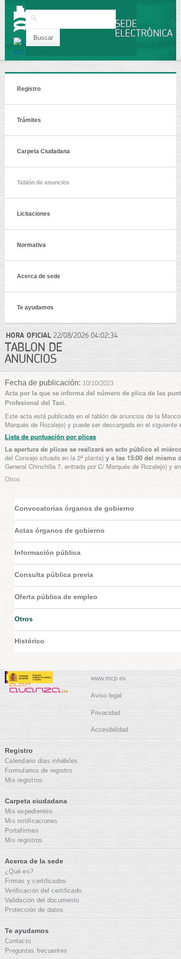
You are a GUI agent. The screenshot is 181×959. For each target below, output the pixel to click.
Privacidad (105, 712)
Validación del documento (42, 900)
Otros (23, 619)
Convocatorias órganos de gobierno (74, 508)
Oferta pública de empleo (55, 597)
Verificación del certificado (43, 890)
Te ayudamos (35, 307)
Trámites (29, 120)
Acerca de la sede (34, 861)
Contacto (18, 941)
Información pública (47, 552)
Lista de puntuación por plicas (50, 436)
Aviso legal (106, 695)
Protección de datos (34, 909)
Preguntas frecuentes (36, 950)
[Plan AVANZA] (36, 688)
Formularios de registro (38, 770)
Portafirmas (22, 830)
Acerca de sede (38, 276)
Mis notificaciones (31, 820)
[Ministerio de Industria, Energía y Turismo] (29, 678)
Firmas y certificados (35, 881)
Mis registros (23, 780)
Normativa (31, 245)
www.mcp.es (108, 678)
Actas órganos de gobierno (59, 530)
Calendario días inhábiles (41, 760)
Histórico (29, 641)
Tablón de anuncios (43, 182)
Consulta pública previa (53, 574)
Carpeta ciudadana (36, 801)
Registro (29, 89)
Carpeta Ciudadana (43, 151)
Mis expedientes (29, 811)
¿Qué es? (19, 871)
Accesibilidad (109, 729)
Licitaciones (33, 213)
